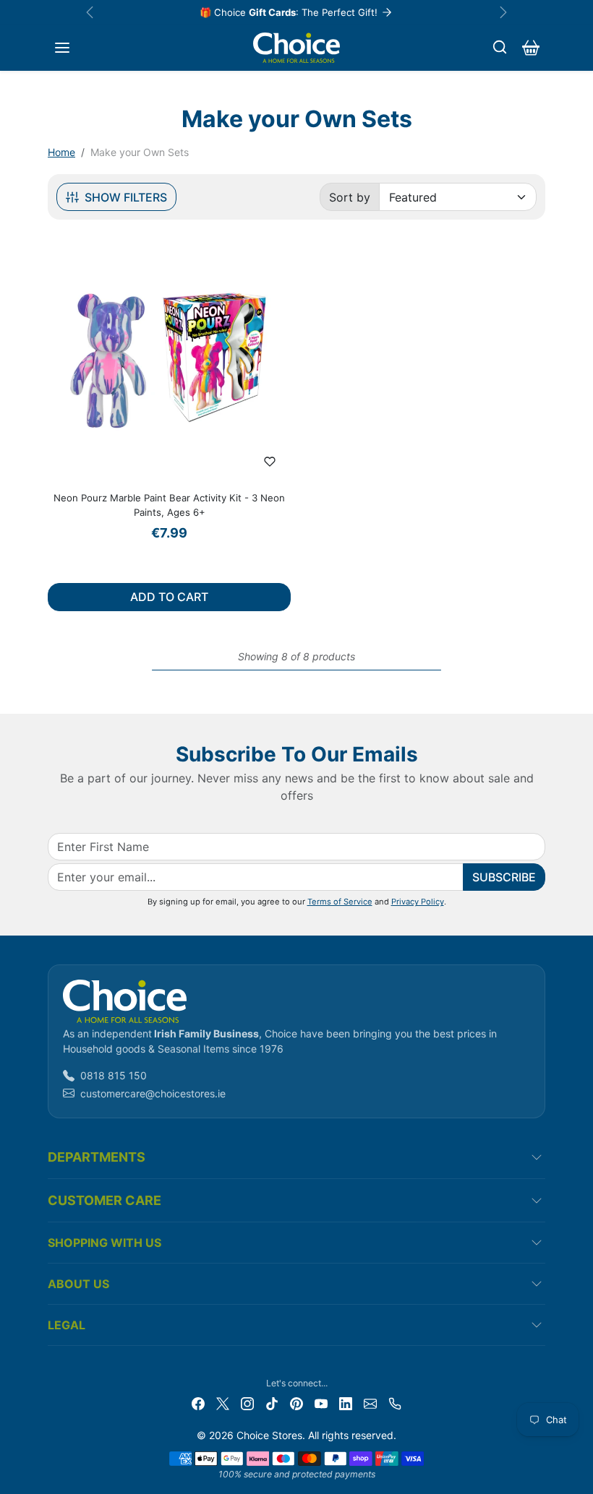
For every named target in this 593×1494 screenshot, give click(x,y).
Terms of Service (339, 902)
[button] (62, 47)
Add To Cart (169, 597)
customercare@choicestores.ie (153, 1093)
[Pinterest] (296, 1402)
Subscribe (504, 877)
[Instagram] (247, 1402)
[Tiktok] (272, 1402)
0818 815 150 (113, 1075)
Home (61, 152)
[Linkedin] (345, 1402)
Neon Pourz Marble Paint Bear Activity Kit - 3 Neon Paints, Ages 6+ (169, 505)
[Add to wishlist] (269, 461)
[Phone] (395, 1402)
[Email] (370, 1402)
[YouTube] (321, 1402)
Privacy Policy (417, 902)
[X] (222, 1402)
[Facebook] (198, 1402)
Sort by (349, 197)
